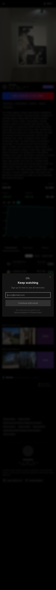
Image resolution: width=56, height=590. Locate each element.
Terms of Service (20, 312)
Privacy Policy (36, 312)
